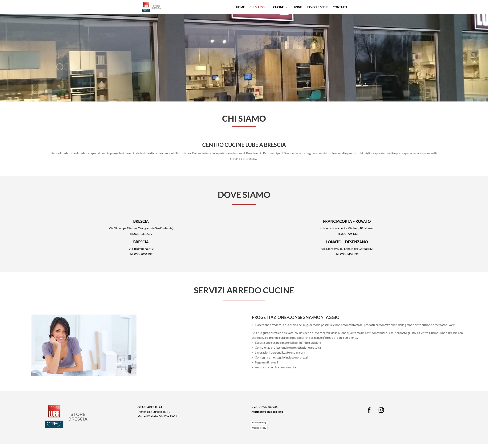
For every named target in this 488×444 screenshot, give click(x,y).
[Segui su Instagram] (381, 410)
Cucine (278, 7)
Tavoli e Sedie (317, 7)
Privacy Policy (259, 422)
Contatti (340, 7)
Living (297, 7)
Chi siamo (257, 7)
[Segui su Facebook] (369, 410)
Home (240, 7)
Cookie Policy (259, 427)
